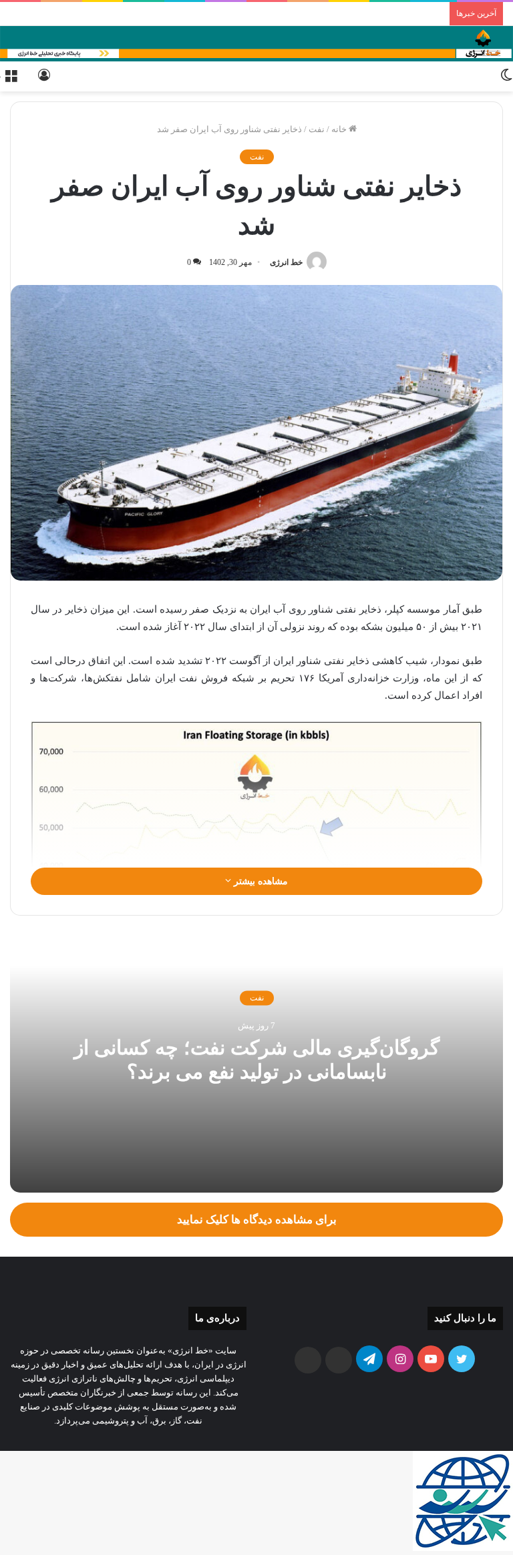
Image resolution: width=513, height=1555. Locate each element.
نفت (317, 129)
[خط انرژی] (256, 43)
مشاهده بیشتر (259, 881)
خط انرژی (286, 262)
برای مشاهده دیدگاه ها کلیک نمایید (257, 1219)
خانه (340, 129)
